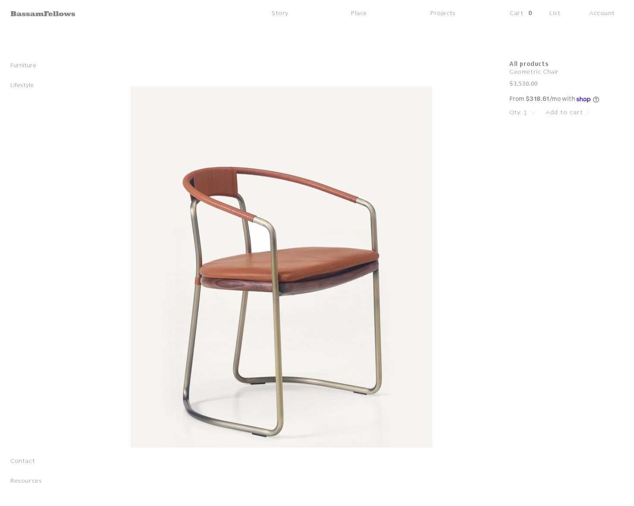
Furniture (23, 65)
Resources (26, 480)
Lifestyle (22, 85)
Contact (22, 461)
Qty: (515, 112)
